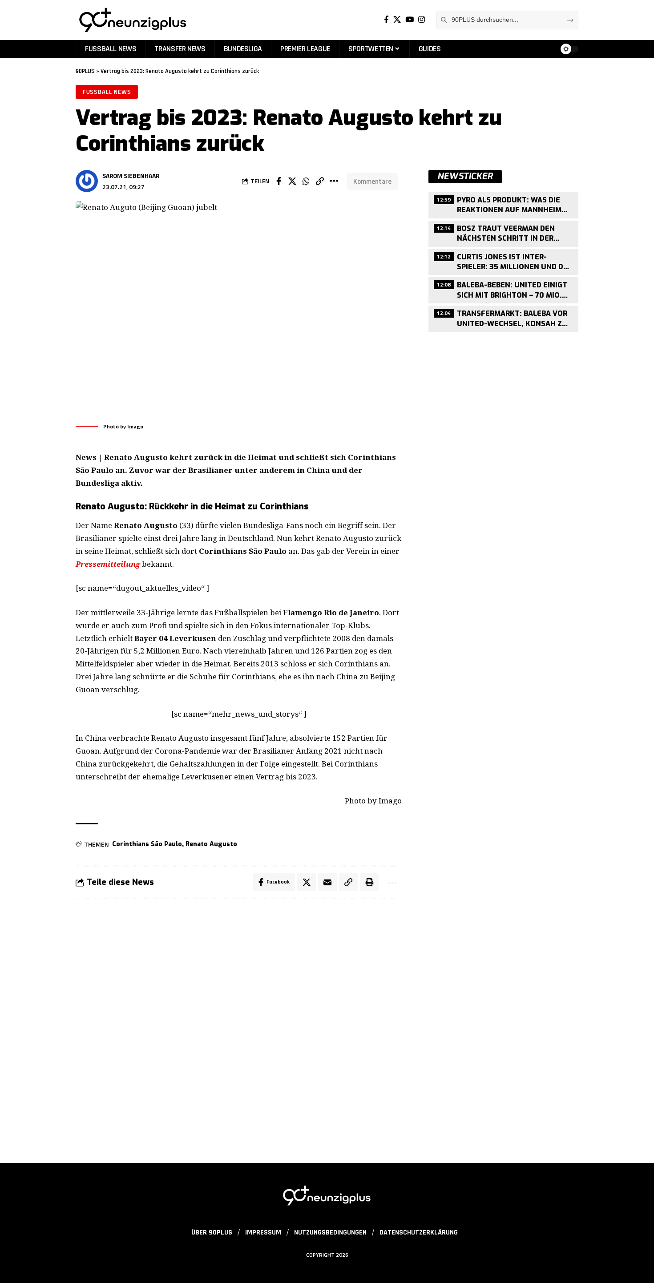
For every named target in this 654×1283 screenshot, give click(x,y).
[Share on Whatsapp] (306, 181)
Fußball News (107, 91)
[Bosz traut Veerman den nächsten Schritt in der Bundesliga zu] (503, 233)
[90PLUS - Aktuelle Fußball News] (132, 20)
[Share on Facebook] (278, 181)
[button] (320, 181)
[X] (397, 19)
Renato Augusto (211, 844)
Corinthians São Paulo (147, 844)
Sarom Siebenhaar (130, 175)
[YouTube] (409, 19)
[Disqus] (239, 1025)
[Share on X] (292, 181)
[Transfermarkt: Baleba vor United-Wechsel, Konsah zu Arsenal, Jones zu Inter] (503, 318)
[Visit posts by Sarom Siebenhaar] (87, 181)
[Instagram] (421, 19)
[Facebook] (386, 19)
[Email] (327, 882)
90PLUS (85, 71)
